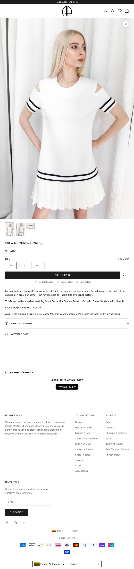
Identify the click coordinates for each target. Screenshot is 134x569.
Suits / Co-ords (83, 443)
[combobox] (49, 564)
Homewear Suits (83, 427)
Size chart (123, 258)
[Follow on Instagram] (15, 522)
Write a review (67, 386)
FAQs (108, 438)
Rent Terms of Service (117, 449)
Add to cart (62, 275)
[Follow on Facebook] (6, 522)
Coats (78, 465)
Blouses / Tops (82, 433)
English (74, 531)
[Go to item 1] (9, 229)
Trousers (79, 460)
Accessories (81, 470)
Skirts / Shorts (82, 454)
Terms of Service (114, 443)
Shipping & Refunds (116, 433)
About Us (111, 427)
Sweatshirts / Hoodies (86, 438)
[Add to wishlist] (124, 275)
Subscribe (16, 512)
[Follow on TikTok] (23, 522)
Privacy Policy (113, 454)
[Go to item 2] (20, 229)
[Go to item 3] (30, 226)
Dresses (79, 422)
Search (109, 422)
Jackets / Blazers (84, 449)
